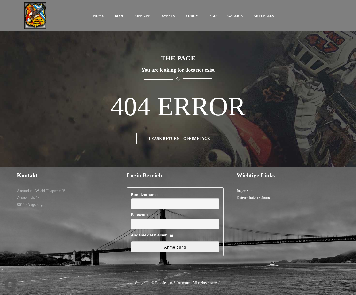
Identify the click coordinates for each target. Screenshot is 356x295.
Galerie (235, 16)
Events (168, 16)
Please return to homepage (178, 138)
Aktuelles (264, 16)
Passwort (139, 215)
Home (98, 16)
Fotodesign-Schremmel (173, 283)
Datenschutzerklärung (253, 197)
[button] (10, 284)
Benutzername (144, 195)
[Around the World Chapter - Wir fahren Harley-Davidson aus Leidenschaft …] (35, 15)
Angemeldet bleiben (149, 235)
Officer (143, 16)
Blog (119, 16)
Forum (192, 16)
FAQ (213, 16)
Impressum (245, 191)
